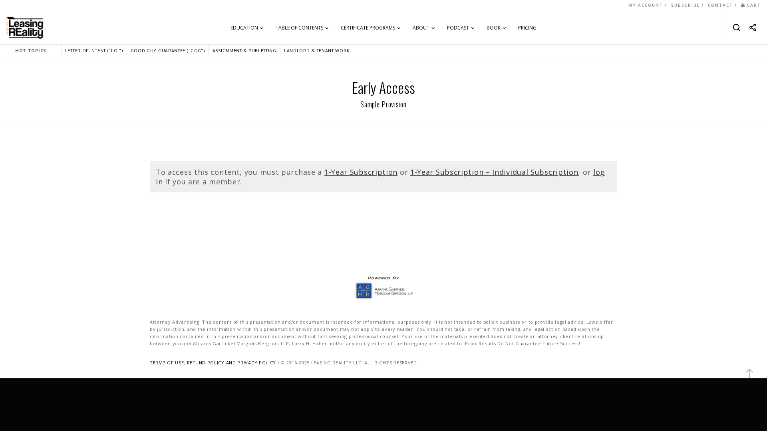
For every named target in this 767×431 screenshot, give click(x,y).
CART (754, 5)
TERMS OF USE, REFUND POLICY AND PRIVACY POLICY (213, 363)
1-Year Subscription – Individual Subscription (494, 172)
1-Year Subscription (360, 172)
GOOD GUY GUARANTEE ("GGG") (168, 50)
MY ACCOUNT (645, 5)
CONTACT (720, 5)
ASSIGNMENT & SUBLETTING (244, 50)
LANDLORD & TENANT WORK (317, 50)
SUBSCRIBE (685, 5)
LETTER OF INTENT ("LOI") (94, 50)
